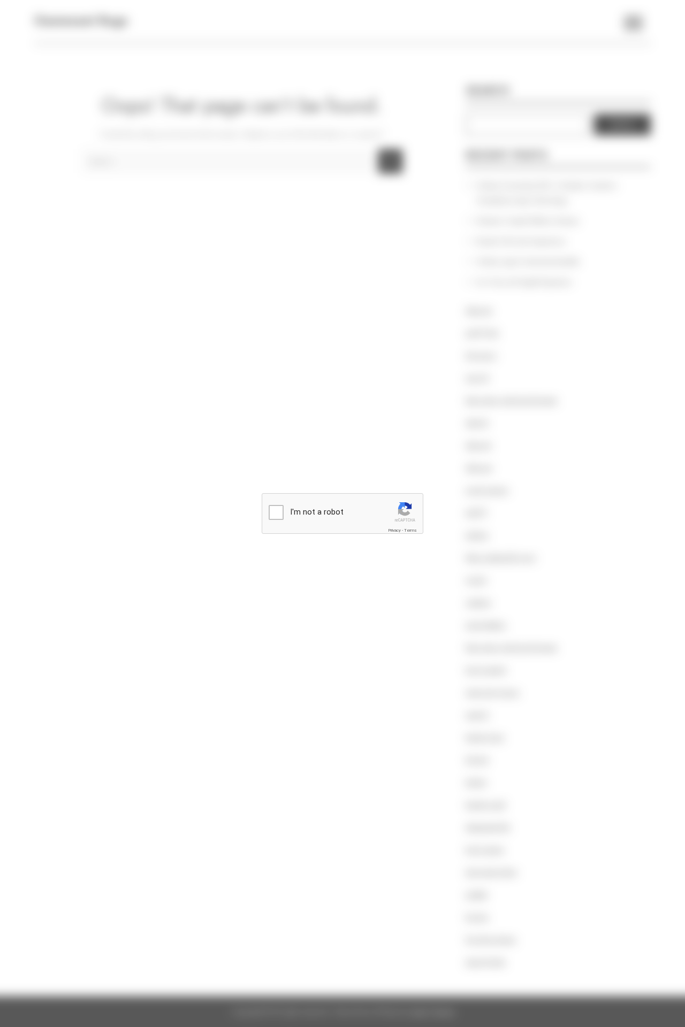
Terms (410, 530)
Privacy (394, 530)
